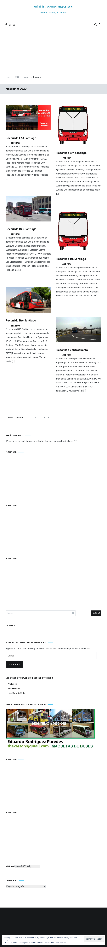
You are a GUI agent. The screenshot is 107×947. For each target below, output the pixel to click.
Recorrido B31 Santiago (71, 153)
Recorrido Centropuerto (72, 350)
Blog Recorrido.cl (15, 688)
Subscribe (14, 664)
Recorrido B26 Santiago (21, 229)
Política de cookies (58, 943)
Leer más (15, 143)
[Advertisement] (53, 52)
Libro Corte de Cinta (16, 693)
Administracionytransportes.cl (53, 6)
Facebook (11, 625)
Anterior (19, 417)
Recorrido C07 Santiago (21, 138)
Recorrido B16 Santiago (21, 320)
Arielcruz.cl (12, 684)
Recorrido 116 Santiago (71, 259)
